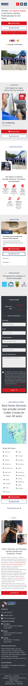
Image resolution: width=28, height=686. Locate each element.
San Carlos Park (13, 656)
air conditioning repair (19, 562)
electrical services (6, 564)
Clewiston (8, 650)
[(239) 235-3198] (13, 307)
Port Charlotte (5, 656)
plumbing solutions (17, 564)
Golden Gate (4, 652)
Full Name (5, 320)
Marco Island (12, 654)
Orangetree (24, 654)
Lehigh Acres (4, 654)
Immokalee (17, 652)
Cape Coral (18, 648)
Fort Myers (15, 650)
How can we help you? (9, 354)
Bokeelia (3, 648)
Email (4, 329)
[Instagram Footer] (18, 676)
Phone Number (7, 337)
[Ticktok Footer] (16, 676)
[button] (25, 4)
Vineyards (8, 658)
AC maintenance (20, 578)
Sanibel (3, 658)
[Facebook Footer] (14, 676)
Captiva (3, 650)
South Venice (22, 658)
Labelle (23, 652)
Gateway (20, 650)
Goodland (11, 652)
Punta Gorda (15, 658)
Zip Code (5, 346)
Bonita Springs (10, 648)
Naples (18, 654)
